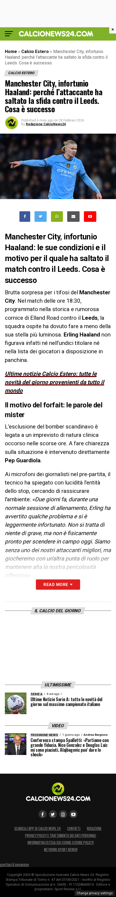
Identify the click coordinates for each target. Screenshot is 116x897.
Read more (55, 584)
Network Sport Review (60, 849)
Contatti (73, 828)
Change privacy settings (95, 893)
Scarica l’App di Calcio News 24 (37, 828)
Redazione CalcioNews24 (46, 124)
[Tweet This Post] (40, 216)
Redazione (94, 828)
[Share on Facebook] (25, 216)
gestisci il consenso (14, 864)
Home (11, 51)
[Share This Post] (57, 216)
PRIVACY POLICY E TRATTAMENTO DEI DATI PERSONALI (60, 835)
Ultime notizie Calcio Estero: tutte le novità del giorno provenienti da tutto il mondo (54, 382)
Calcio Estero (35, 51)
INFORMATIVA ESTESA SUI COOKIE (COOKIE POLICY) (61, 842)
